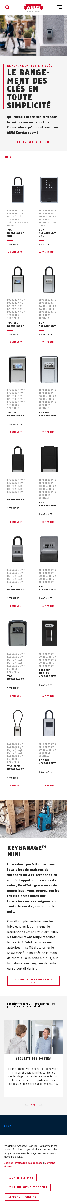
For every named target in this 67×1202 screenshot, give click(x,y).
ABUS (8, 1126)
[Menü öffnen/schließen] (59, 7)
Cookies (8, 1163)
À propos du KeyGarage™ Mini (33, 981)
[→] (41, 1105)
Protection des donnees (28, 1163)
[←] (26, 1105)
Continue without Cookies (27, 1187)
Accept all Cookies (22, 1197)
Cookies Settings (20, 1177)
